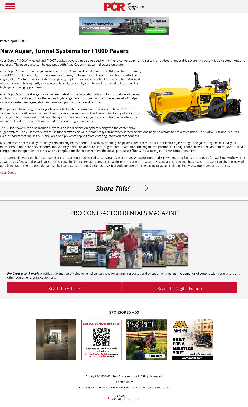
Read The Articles (64, 288)
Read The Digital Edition (179, 288)
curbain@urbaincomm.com (154, 387)
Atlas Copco (8, 173)
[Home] (124, 12)
